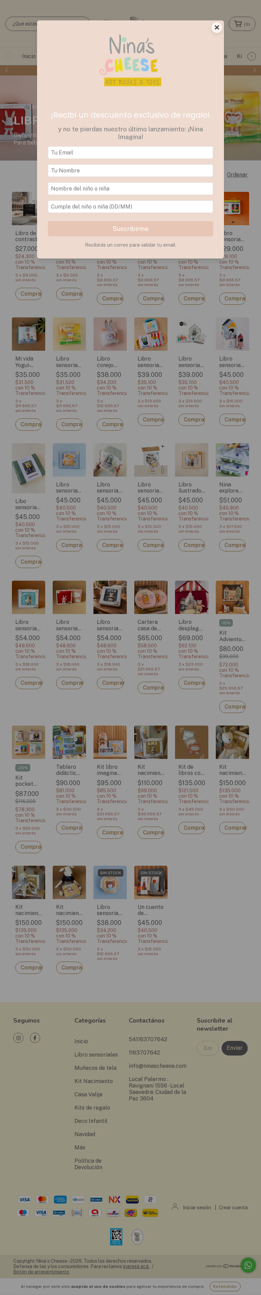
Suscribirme (130, 228)
